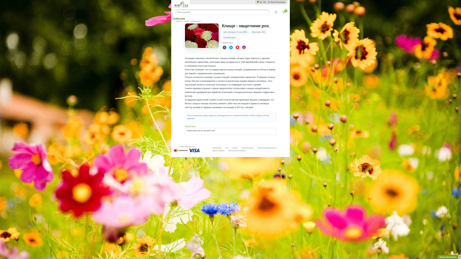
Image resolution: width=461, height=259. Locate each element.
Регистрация (280, 2)
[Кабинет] (276, 12)
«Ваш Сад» (191, 146)
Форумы (235, 148)
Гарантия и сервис (247, 148)
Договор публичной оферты (237, 150)
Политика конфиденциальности (267, 148)
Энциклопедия (216, 148)
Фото (226, 148)
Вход (273, 2)
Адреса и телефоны (218, 150)
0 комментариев (229, 37)
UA (261, 2)
